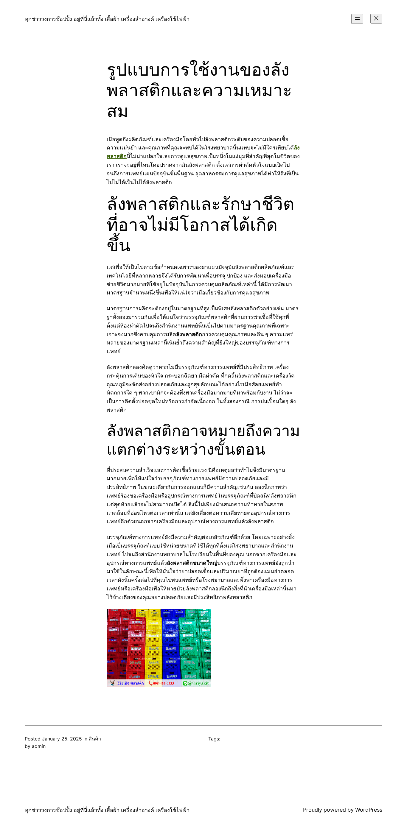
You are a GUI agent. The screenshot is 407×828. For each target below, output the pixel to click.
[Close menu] (376, 19)
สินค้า (95, 739)
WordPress (368, 810)
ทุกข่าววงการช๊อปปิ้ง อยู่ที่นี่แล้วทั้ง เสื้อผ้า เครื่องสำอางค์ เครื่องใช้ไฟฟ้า (107, 19)
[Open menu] (357, 19)
